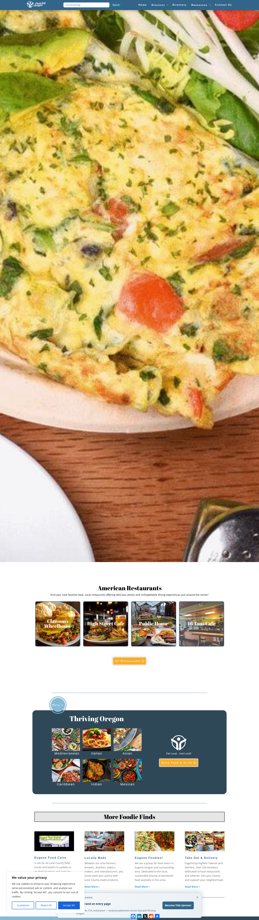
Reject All (46, 905)
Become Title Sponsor (178, 905)
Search (116, 4)
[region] (46, 892)
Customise (23, 905)
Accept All (69, 905)
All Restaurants (128, 661)
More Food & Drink (177, 762)
